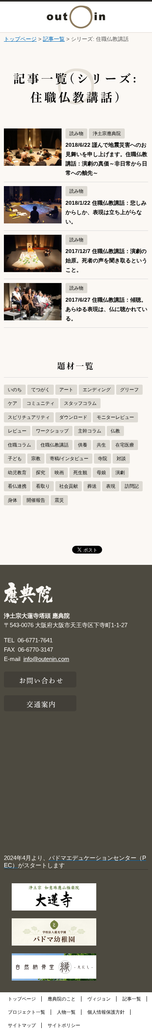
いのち (15, 389)
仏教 (115, 431)
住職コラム (19, 445)
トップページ (20, 39)
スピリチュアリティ (29, 417)
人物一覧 (66, 1012)
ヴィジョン (99, 999)
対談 (121, 458)
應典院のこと (62, 999)
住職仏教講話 (55, 445)
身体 (12, 500)
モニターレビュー (115, 417)
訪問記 (132, 486)
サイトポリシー (64, 1025)
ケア (12, 403)
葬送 (92, 486)
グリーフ (129, 389)
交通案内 (41, 703)
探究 (40, 472)
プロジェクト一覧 (26, 1012)
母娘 (101, 472)
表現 (110, 486)
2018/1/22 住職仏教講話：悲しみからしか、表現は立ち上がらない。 (106, 212)
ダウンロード (73, 417)
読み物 (76, 133)
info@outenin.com (46, 659)
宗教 (36, 458)
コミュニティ (41, 403)
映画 (59, 472)
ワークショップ (52, 431)
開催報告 (36, 500)
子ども (15, 458)
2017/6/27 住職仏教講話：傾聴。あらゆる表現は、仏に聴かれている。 (106, 309)
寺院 (102, 458)
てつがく (40, 389)
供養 (82, 445)
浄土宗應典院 (107, 133)
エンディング (97, 389)
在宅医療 (124, 445)
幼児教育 (17, 472)
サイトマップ (22, 1025)
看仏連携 (17, 486)
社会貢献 (68, 486)
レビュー (17, 431)
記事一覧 (54, 39)
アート (66, 389)
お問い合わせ (41, 680)
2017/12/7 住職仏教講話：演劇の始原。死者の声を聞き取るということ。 (106, 260)
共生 (101, 445)
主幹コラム (89, 431)
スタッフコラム (80, 403)
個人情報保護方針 (106, 1012)
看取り (43, 486)
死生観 (80, 472)
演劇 (120, 472)
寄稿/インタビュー (69, 458)
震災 (59, 500)
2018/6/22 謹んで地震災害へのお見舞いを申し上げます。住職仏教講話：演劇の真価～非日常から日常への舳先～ (106, 159)
